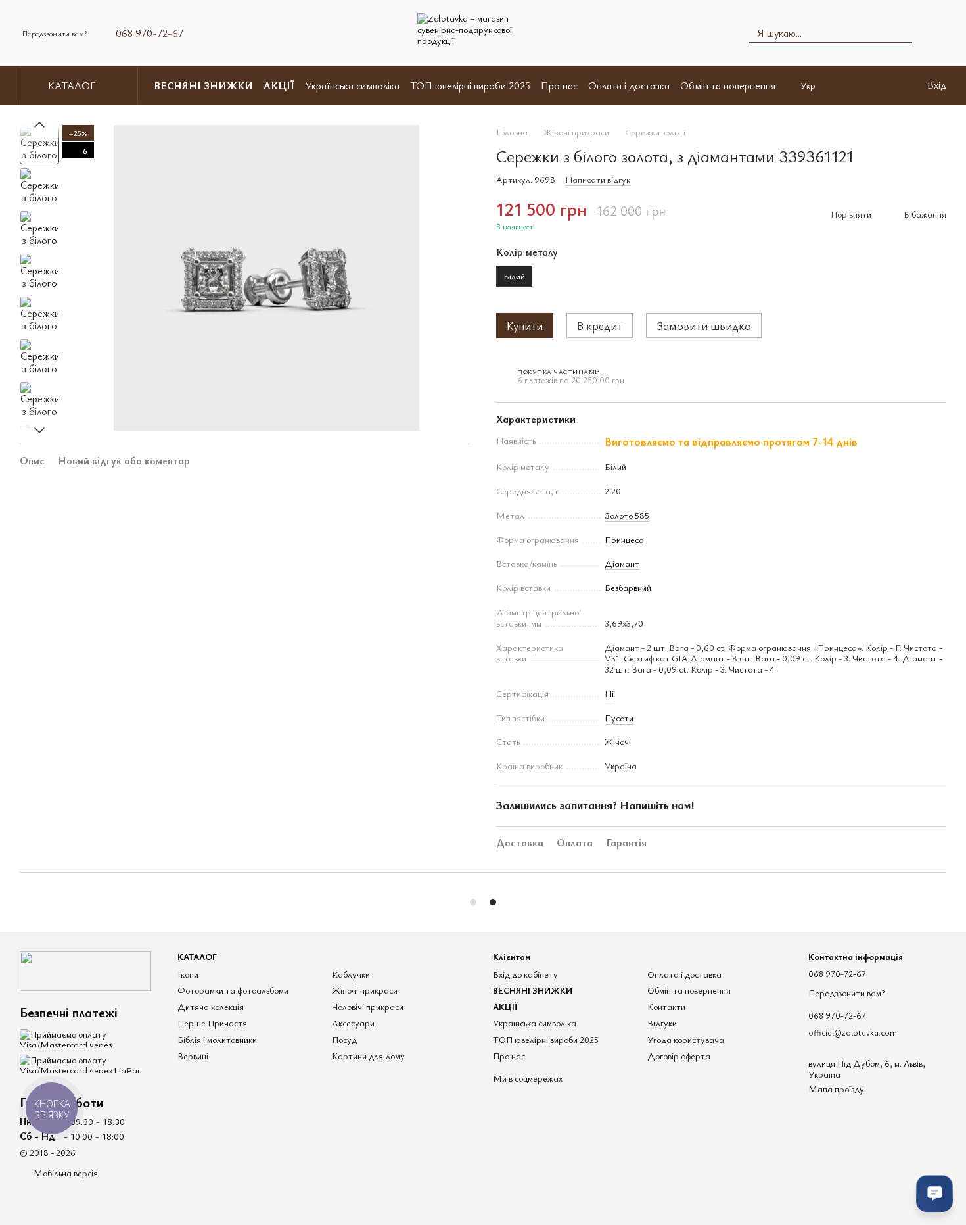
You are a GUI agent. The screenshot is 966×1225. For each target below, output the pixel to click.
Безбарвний (628, 587)
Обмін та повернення (727, 85)
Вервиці (192, 1055)
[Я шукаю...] (901, 32)
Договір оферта (678, 1055)
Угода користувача (685, 1039)
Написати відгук (597, 179)
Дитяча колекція (210, 1006)
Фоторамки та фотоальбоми (232, 990)
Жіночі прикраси (365, 990)
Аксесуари (353, 1023)
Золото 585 (627, 515)
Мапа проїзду (836, 1088)
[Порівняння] (855, 85)
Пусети (619, 717)
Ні (609, 693)
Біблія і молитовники (217, 1039)
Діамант (622, 563)
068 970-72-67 (149, 33)
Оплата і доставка (629, 85)
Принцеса (624, 539)
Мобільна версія (65, 1172)
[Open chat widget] (934, 1193)
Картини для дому (368, 1055)
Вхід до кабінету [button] (525, 974)
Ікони (187, 974)
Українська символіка (352, 85)
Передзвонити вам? (54, 33)
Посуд (344, 1039)
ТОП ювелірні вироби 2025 (470, 85)
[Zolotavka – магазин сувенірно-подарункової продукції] (85, 969)
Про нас (559, 85)
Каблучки (351, 974)
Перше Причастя (212, 1023)
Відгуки (662, 1023)
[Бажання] (889, 85)
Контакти (666, 1006)
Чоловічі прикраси (367, 1006)
